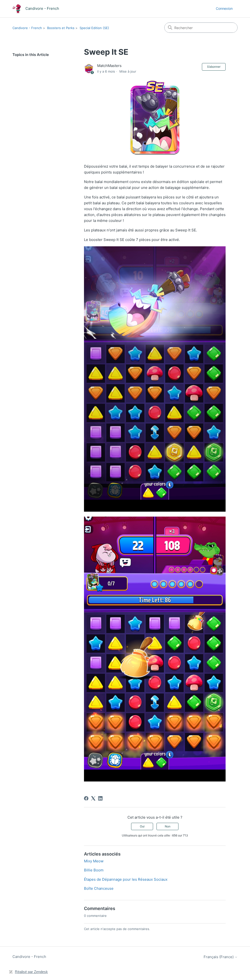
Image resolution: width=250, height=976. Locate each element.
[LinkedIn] (100, 798)
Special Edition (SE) (94, 28)
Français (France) (219, 957)
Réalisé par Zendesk (31, 972)
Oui (142, 826)
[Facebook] (86, 798)
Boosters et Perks (60, 28)
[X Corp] (93, 798)
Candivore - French (27, 28)
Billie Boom (94, 870)
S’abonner (213, 66)
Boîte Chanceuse (99, 888)
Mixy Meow (94, 861)
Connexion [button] (224, 8)
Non (167, 826)
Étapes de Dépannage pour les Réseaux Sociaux (125, 879)
